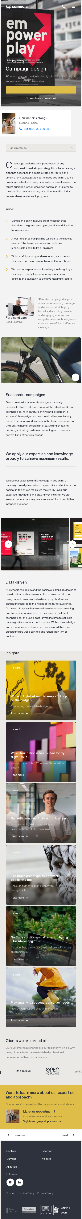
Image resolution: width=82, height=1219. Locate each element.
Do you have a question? (41, 98)
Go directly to (18, 147)
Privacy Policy (45, 1193)
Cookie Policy (26, 1193)
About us (11, 1166)
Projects (46, 1158)
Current (11, 1158)
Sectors (11, 1150)
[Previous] (8, 544)
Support (11, 1193)
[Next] (72, 544)
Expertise (46, 1150)
